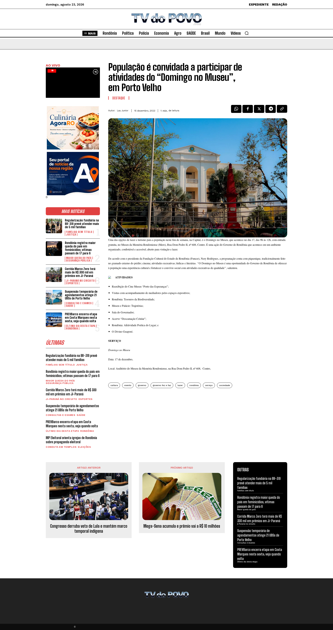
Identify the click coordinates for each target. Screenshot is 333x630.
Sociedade (224, 385)
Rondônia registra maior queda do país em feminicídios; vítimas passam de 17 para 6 (80, 248)
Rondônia (72, 328)
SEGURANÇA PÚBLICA (78, 260)
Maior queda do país (79, 258)
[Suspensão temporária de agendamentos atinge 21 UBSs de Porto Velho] (54, 297)
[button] (246, 33)
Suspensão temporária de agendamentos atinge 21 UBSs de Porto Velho (81, 295)
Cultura (114, 385)
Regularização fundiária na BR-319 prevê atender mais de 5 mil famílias (82, 223)
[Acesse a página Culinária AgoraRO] (73, 127)
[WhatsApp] (236, 110)
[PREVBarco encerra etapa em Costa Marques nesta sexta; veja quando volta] (54, 319)
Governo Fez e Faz (162, 385)
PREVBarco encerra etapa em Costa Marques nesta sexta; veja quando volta (81, 317)
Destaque (118, 98)
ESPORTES (72, 283)
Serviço (209, 385)
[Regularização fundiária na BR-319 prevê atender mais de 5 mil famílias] (54, 226)
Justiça (71, 234)
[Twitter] (259, 110)
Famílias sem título (79, 232)
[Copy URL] (282, 110)
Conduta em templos (61, 447)
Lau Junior (122, 110)
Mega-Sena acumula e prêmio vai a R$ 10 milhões (181, 526)
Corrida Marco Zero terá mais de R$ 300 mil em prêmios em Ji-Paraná (80, 272)
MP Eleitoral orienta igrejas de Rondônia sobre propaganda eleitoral (71, 440)
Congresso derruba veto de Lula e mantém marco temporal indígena (88, 529)
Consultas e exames (79, 303)
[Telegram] (270, 110)
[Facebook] (247, 110)
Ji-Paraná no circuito (80, 280)
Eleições (84, 447)
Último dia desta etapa (80, 326)
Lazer (180, 385)
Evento (127, 385)
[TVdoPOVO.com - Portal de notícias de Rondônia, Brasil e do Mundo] (166, 19)
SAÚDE (70, 306)
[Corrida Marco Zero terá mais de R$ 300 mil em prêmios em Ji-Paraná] (54, 274)
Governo (142, 385)
